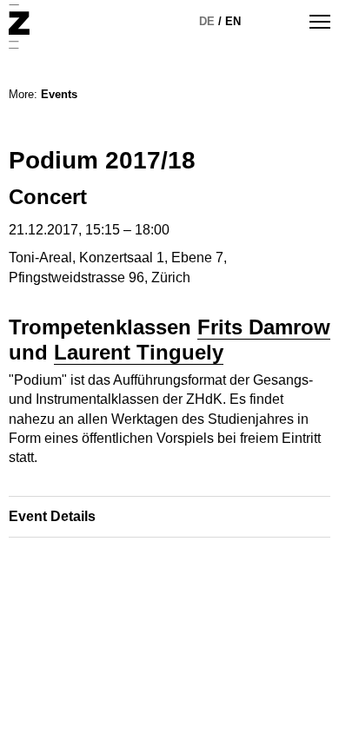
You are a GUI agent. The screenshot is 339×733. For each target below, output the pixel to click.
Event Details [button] (52, 516)
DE (207, 21)
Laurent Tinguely (138, 352)
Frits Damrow (263, 327)
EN (233, 21)
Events (59, 94)
